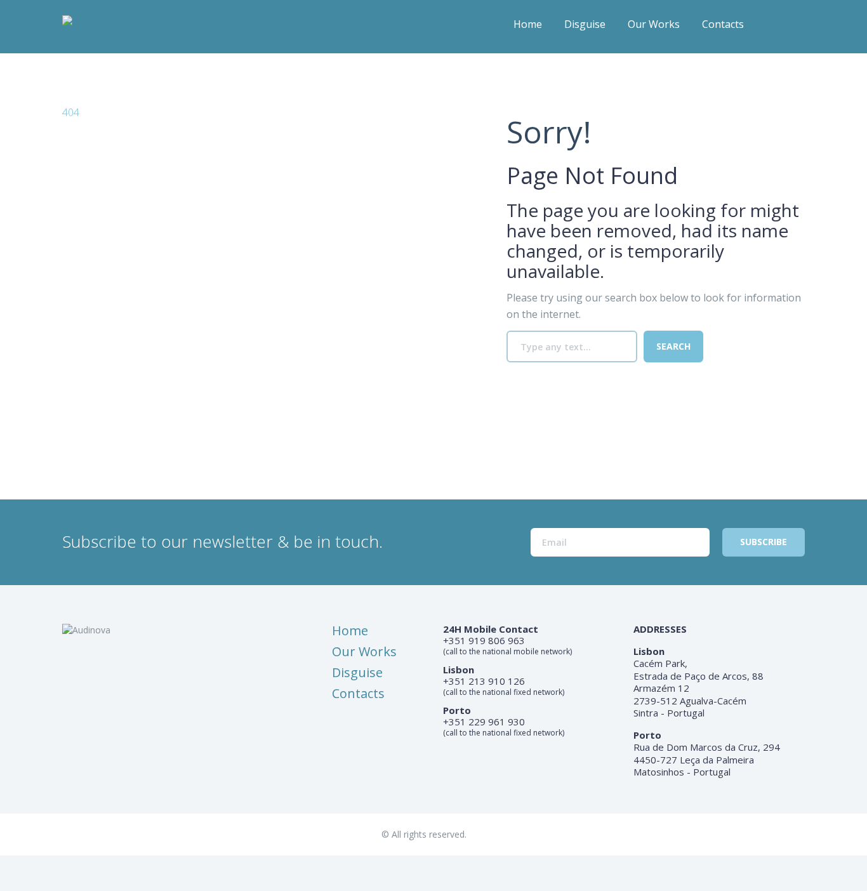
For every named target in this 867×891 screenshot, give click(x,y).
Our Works (654, 24)
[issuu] (796, 28)
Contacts (723, 24)
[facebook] (770, 28)
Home (527, 24)
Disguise (585, 24)
